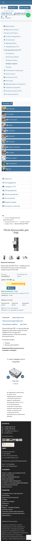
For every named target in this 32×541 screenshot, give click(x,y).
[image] (16, 244)
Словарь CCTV (10, 186)
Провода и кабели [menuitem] (11, 60)
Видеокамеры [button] (9, 26)
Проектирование (11, 194)
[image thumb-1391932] (4, 257)
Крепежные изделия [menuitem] (12, 57)
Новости (8, 179)
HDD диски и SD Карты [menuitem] (11, 33)
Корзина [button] (8, 18)
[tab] (6, 317)
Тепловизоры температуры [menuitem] (14, 70)
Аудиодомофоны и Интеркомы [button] (15, 84)
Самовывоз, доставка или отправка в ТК (15, 293)
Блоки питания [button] (10, 74)
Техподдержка (10, 183)
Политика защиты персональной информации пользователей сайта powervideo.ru (13, 513)
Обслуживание (10, 190)
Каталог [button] (13, 7)
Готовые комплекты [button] (11, 94)
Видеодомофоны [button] (10, 43)
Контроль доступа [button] (11, 77)
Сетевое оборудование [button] (13, 36)
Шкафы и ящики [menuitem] (11, 64)
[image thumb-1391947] (25, 257)
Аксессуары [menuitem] (9, 81)
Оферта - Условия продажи (10, 507)
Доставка (5, 505)
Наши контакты (7, 487)
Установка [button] (24, 7)
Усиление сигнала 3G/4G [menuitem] (13, 91)
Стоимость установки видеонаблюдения (15, 483)
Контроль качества (12, 206)
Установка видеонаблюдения (11, 481)
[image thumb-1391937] (11, 257)
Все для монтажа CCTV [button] (13, 50)
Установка (6, 103)
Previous (7, 376)
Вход (2, 18)
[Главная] (3, 216)
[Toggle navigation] (3, 2)
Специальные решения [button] (12, 87)
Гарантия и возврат (8, 501)
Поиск (28, 11)
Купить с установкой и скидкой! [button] (13, 310)
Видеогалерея (10, 202)
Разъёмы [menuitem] (8, 67)
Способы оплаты (7, 509)
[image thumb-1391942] (18, 257)
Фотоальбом (9, 198)
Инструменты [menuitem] (10, 53)
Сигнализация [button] (10, 40)
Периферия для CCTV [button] (12, 47)
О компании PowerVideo (10, 485)
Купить (11, 288)
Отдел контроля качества (10, 497)
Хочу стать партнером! (10, 308)
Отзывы (4, 499)
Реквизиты (5, 503)
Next (23, 377)
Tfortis (19, 276)
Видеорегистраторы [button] (12, 30)
